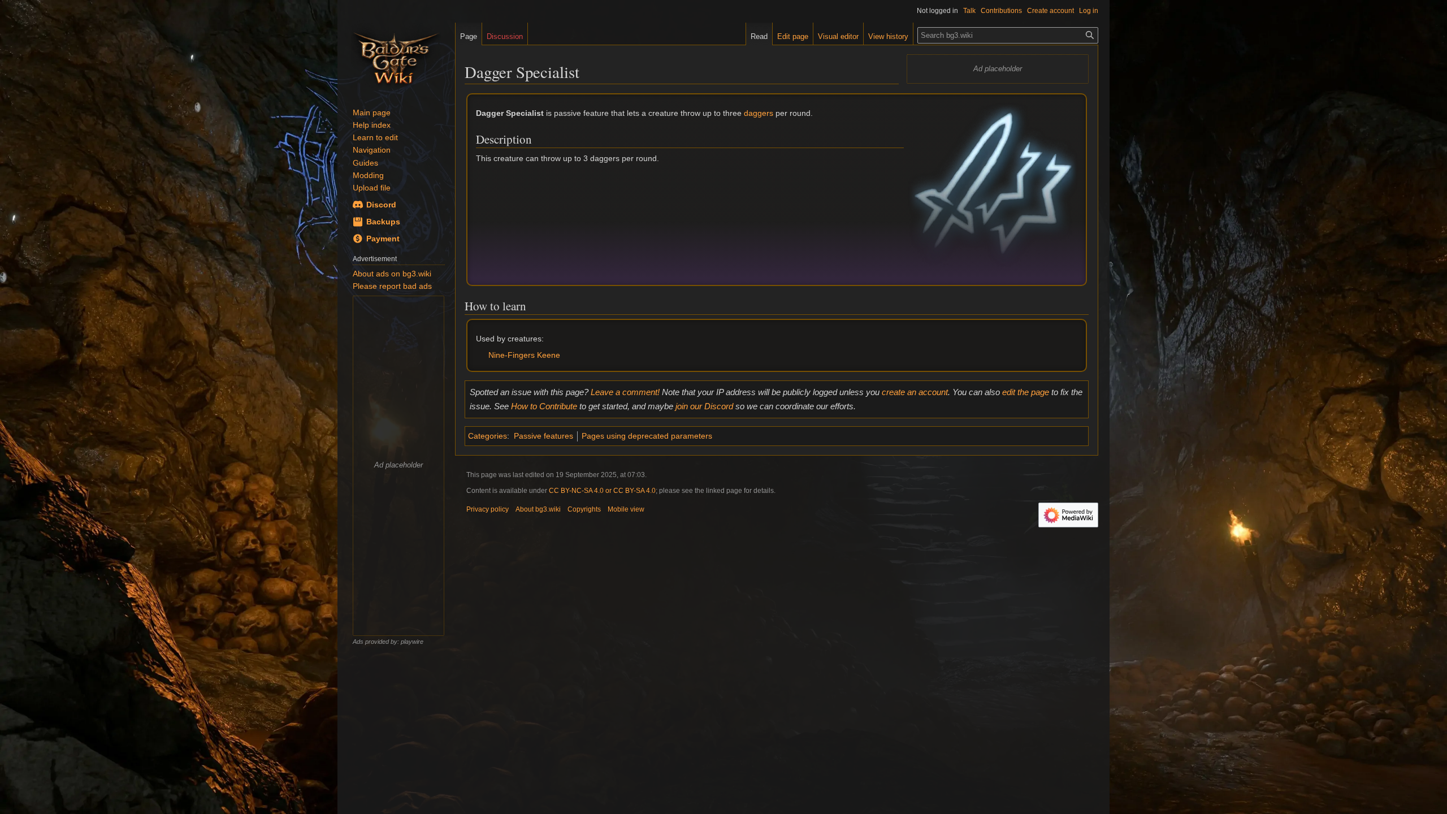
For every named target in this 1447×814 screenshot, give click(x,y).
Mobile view (626, 509)
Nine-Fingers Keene (524, 355)
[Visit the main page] (396, 56)
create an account (915, 392)
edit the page (1025, 392)
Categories (487, 435)
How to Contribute (544, 406)
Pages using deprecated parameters (647, 435)
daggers (758, 113)
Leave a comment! (625, 392)
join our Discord (704, 406)
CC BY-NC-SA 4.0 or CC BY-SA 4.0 (602, 491)
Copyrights (584, 509)
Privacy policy (487, 509)
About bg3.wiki (538, 509)
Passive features (543, 435)
